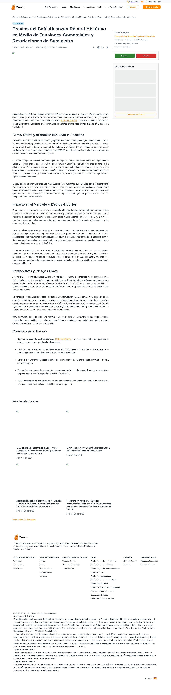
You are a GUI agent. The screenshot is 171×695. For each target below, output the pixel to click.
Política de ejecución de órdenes (104, 580)
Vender (146, 56)
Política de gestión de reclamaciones (105, 569)
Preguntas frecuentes (149, 561)
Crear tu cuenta (152, 7)
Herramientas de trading (93, 7)
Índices (42, 561)
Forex (42, 565)
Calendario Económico (135, 115)
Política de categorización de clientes (105, 587)
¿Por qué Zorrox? (116, 7)
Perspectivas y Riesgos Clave (126, 43)
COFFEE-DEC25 (69, 121)
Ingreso (133, 7)
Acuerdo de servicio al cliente (102, 591)
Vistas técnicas (68, 569)
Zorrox (15, 17)
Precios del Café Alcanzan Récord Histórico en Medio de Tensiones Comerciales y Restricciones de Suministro (86, 17)
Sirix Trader (18, 569)
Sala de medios (28, 17)
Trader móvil (18, 565)
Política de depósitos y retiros (102, 599)
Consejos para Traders (124, 47)
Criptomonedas (46, 572)
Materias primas (46, 569)
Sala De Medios (51, 7)
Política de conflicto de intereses (103, 561)
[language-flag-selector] (155, 678)
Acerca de (127, 565)
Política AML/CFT (98, 572)
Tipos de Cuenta (68, 561)
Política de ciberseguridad (101, 576)
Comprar (124, 56)
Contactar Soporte (148, 565)
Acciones (43, 576)
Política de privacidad (99, 584)
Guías (63, 7)
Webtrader (17, 561)
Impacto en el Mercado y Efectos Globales (131, 40)
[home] (18, 7)
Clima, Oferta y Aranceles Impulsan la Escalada (135, 36)
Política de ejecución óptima (102, 565)
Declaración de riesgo (99, 595)
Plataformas (75, 7)
